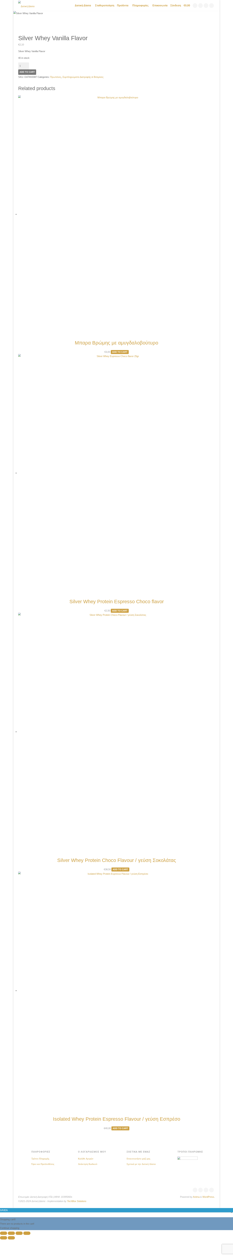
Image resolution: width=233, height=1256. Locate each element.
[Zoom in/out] (3, 1233)
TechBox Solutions (76, 1201)
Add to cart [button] (119, 352)
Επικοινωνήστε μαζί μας (138, 1158)
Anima (196, 1196)
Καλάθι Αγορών (85, 1158)
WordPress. (208, 1196)
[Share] (19, 1233)
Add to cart (27, 72)
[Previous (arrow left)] (3, 1237)
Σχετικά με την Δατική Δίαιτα (141, 1164)
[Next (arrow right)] (11, 1237)
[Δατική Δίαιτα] (26, 5)
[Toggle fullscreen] (11, 1233)
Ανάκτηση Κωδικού (87, 1164)
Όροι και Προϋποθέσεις (42, 1164)
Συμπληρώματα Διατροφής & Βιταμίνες (83, 77)
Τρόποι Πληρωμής (40, 1158)
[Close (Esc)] (26, 1233)
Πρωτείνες (55, 77)
